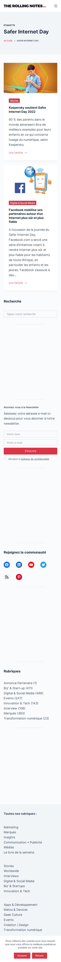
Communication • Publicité (23, 842)
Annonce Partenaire (18, 683)
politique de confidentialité (35, 459)
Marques (10, 713)
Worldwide (11, 871)
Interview (10, 708)
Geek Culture (13, 914)
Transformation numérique (23, 718)
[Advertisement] (30, 361)
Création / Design (16, 925)
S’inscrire (30, 451)
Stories (14, 100)
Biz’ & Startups (14, 886)
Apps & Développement (20, 904)
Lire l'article (16, 153)
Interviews (11, 876)
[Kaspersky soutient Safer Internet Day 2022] (30, 78)
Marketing (11, 827)
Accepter (22, 955)
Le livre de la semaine (19, 852)
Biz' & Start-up (14, 688)
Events (9, 698)
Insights (9, 837)
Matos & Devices (16, 909)
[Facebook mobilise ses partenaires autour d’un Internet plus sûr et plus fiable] (30, 180)
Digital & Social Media (22, 202)
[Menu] (55, 5)
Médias (9, 847)
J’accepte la (28, 459)
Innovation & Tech (17, 703)
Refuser (39, 955)
